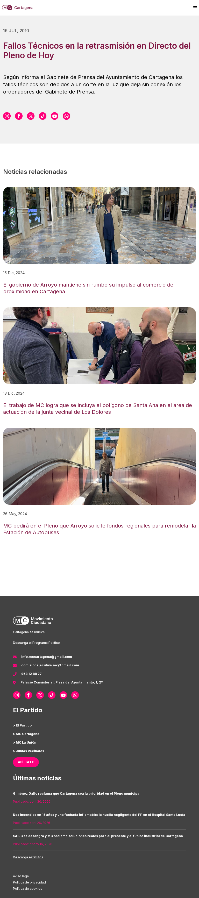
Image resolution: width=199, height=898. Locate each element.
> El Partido (22, 725)
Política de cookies (27, 888)
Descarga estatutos (28, 857)
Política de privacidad (29, 882)
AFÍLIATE (26, 762)
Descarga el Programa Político (36, 643)
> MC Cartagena (26, 734)
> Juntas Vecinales (28, 751)
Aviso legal (21, 876)
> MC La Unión (24, 742)
